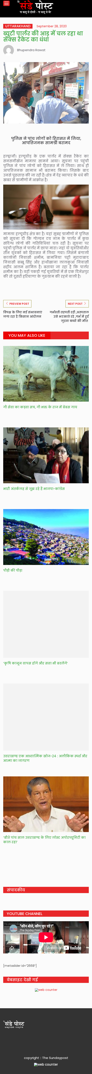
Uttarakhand (17, 26)
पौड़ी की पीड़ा (12, 570)
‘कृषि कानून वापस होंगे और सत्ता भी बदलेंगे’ (35, 663)
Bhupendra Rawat (31, 50)
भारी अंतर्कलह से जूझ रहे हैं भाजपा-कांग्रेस (34, 489)
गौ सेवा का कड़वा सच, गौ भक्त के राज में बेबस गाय (40, 407)
